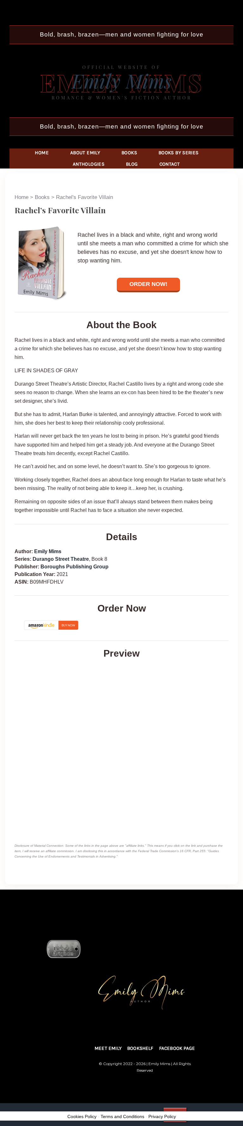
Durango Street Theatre (61, 559)
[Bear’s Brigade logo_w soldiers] (145, 941)
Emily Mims (47, 551)
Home (21, 197)
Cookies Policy (82, 1116)
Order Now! (148, 284)
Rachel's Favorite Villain (84, 197)
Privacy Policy (162, 1116)
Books (42, 197)
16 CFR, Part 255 (192, 851)
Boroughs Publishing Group (74, 566)
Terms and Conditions (122, 1116)
